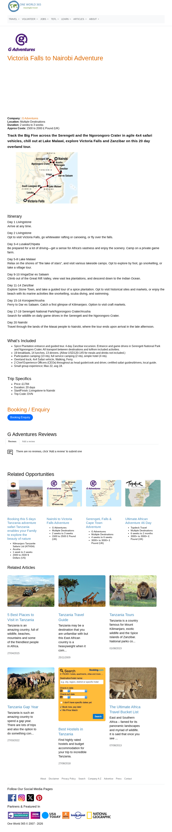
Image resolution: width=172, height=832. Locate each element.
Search (81, 778)
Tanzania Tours (122, 615)
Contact (128, 778)
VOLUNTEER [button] (29, 19)
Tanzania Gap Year (22, 707)
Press (119, 778)
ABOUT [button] (93, 19)
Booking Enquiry (20, 417)
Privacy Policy (69, 778)
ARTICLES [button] (79, 19)
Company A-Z (94, 778)
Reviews (12, 441)
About (43, 778)
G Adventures (30, 118)
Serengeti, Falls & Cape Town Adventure (99, 523)
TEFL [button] (54, 19)
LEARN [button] (65, 19)
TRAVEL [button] (13, 19)
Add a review (28, 441)
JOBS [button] (43, 19)
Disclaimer (54, 778)
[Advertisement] (86, 87)
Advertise (108, 778)
